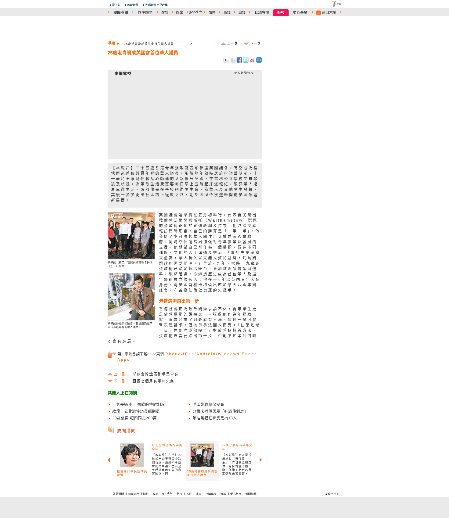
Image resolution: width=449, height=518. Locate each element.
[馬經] (227, 12)
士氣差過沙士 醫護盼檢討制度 (138, 404)
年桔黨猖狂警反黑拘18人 (214, 418)
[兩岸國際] (145, 12)
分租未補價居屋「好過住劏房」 (220, 411)
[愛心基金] (300, 12)
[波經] (242, 12)
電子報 (116, 5)
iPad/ (189, 354)
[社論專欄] (261, 12)
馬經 (189, 494)
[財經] (165, 12)
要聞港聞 (118, 494)
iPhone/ (173, 354)
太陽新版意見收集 (156, 5)
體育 (179, 494)
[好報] (281, 12)
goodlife (167, 493)
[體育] (212, 12)
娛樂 (155, 494)
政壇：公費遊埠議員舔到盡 (136, 411)
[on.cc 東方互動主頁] (332, 4)
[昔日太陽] (326, 12)
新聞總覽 (251, 494)
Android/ (207, 354)
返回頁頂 (333, 494)
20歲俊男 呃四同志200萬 (134, 418)
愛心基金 (235, 494)
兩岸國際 (133, 494)
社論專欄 (211, 494)
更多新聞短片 (244, 73)
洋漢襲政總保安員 (208, 404)
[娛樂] (180, 12)
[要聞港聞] (120, 12)
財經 (146, 494)
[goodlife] (196, 12)
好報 (223, 494)
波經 (198, 494)
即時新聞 (132, 5)
